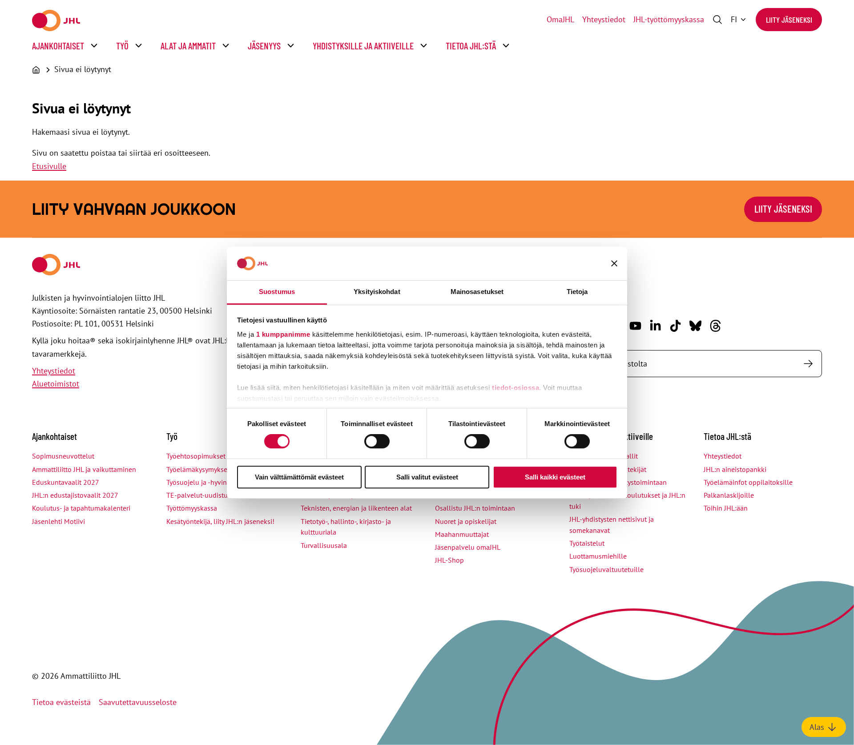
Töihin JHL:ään (726, 507)
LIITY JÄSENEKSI (783, 208)
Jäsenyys (264, 45)
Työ (122, 45)
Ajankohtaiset (58, 45)
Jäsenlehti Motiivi (58, 521)
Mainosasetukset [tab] (477, 291)
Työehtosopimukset (196, 455)
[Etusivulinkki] (56, 20)
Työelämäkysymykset (198, 469)
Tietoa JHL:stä (471, 45)
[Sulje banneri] (614, 263)
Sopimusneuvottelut (63, 455)
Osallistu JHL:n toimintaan (475, 507)
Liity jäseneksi (789, 19)
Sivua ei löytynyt (82, 69)
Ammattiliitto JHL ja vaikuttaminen (84, 469)
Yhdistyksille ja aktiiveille (363, 45)
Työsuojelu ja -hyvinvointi (205, 482)
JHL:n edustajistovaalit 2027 (75, 495)
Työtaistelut (586, 543)
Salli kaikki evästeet (555, 477)
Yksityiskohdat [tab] (377, 291)
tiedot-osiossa (515, 387)
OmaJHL (560, 19)
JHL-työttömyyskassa (668, 19)
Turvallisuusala (324, 545)
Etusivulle (49, 166)
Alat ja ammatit (188, 45)
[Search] (808, 364)
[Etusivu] (36, 70)
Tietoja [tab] (577, 291)
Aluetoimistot (55, 384)
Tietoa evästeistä (61, 702)
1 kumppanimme (283, 334)
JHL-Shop (449, 560)
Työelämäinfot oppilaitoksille (748, 482)
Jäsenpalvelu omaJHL (467, 547)
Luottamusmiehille (598, 556)
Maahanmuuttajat (462, 534)
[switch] (377, 441)
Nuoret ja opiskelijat (465, 521)
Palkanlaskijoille (729, 495)
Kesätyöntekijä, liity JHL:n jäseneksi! (220, 521)
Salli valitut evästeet (427, 477)
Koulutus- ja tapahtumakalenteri (81, 507)
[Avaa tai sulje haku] (717, 19)
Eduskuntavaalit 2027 (65, 482)
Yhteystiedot (603, 19)
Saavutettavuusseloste (138, 702)
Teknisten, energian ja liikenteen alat (356, 507)
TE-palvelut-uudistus (198, 495)
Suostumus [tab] (277, 291)
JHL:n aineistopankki (735, 469)
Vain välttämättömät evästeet (299, 477)
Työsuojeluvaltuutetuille (606, 569)
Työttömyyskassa (191, 507)
